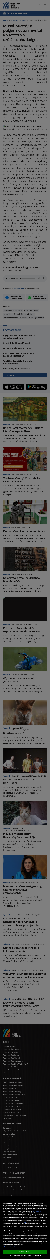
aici (25, 1222)
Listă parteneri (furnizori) (9, 1246)
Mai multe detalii (37, 1211)
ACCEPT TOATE (25, 1252)
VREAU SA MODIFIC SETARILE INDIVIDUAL (25, 1255)
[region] (25, 1227)
